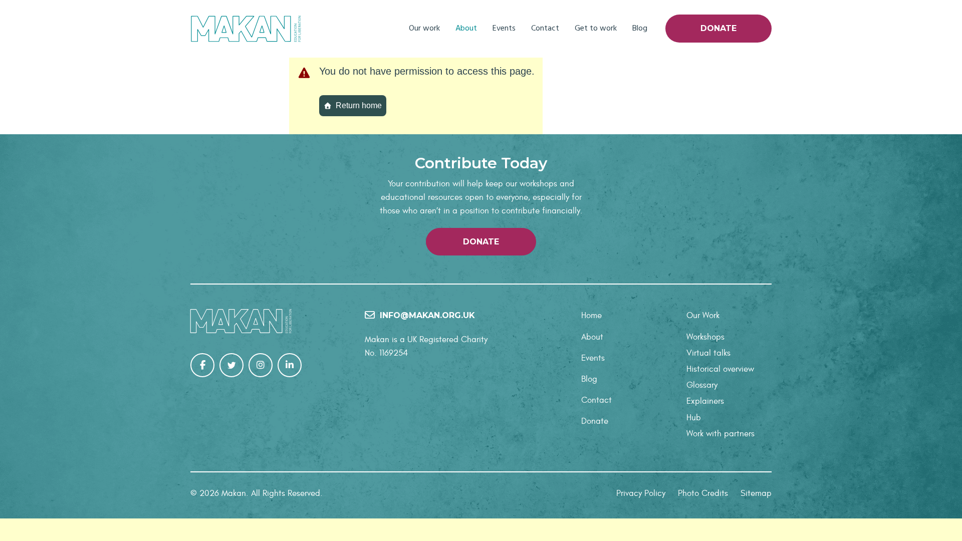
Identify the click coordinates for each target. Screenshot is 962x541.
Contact (545, 28)
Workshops (705, 337)
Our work (424, 28)
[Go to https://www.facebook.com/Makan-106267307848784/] (202, 365)
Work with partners (720, 434)
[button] (481, 241)
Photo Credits (703, 493)
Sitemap (756, 493)
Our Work (702, 316)
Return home (359, 105)
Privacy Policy (640, 493)
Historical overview (720, 369)
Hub (693, 418)
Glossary (701, 385)
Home (591, 316)
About (466, 28)
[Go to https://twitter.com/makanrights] (231, 365)
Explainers (705, 401)
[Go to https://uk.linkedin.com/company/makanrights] (290, 365)
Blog (639, 28)
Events (504, 28)
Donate (718, 28)
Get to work (596, 28)
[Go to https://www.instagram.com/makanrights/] (261, 365)
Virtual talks (708, 353)
